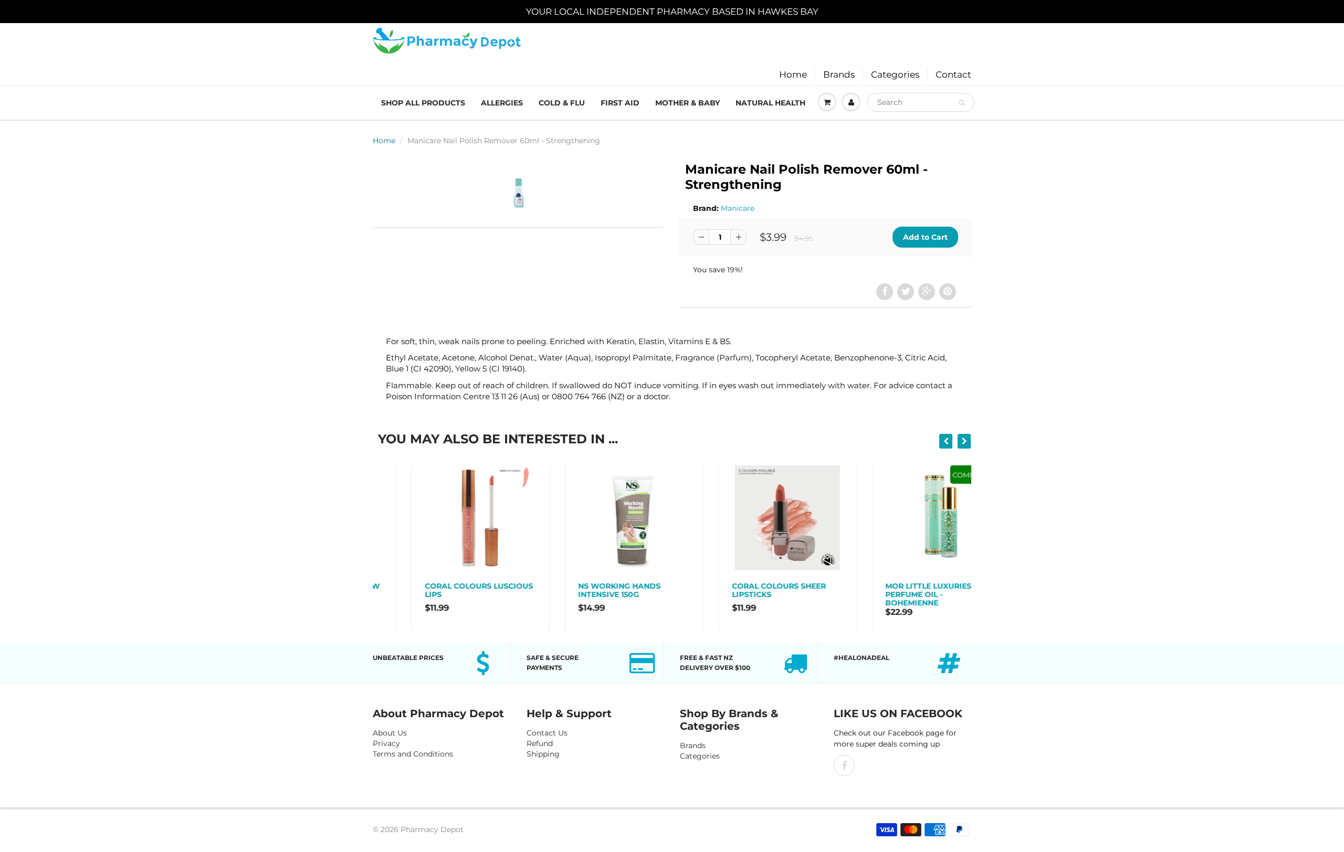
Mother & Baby (687, 103)
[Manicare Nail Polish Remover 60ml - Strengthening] (518, 193)
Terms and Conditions (413, 754)
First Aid (620, 103)
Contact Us (547, 733)
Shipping (543, 754)
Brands (839, 74)
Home (793, 74)
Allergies (502, 103)
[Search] (961, 102)
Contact (953, 74)
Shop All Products (423, 103)
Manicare (737, 208)
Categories (895, 74)
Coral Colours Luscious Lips (440, 590)
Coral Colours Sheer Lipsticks (740, 590)
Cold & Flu (562, 103)
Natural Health (770, 103)
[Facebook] (844, 765)
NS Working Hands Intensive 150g (581, 590)
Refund (540, 743)
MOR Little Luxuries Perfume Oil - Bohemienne (890, 594)
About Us (390, 733)
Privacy (386, 743)
